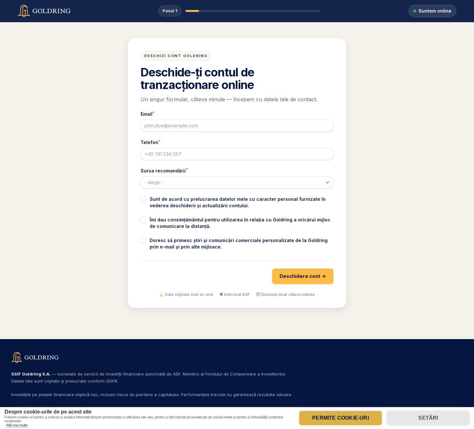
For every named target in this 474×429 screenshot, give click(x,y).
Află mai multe (17, 425)
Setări (428, 418)
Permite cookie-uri (340, 418)
